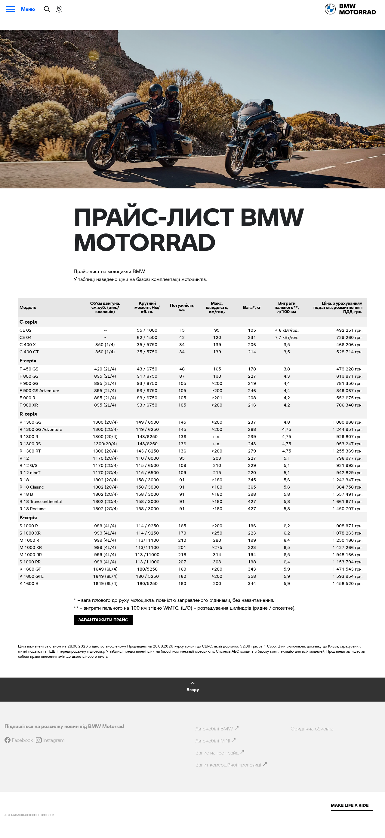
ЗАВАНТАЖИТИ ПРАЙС (103, 620)
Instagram (54, 740)
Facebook (22, 740)
